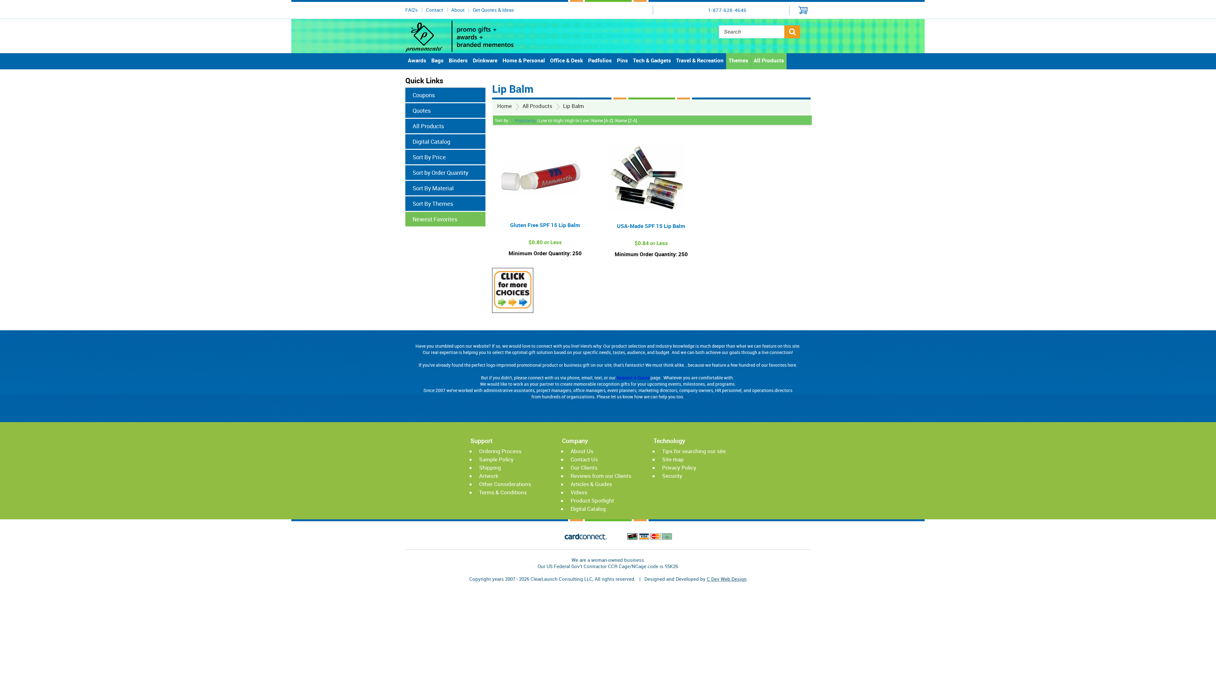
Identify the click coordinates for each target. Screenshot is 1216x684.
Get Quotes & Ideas (493, 10)
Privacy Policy (679, 467)
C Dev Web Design (727, 579)
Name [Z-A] (626, 120)
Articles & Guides (591, 484)
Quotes (422, 110)
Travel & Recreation (700, 60)
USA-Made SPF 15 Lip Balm (651, 226)
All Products (769, 60)
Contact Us (584, 459)
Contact (434, 10)
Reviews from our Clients (601, 475)
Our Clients (584, 467)
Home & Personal (524, 60)
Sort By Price (429, 157)
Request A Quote (633, 378)
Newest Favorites (435, 219)
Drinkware (485, 60)
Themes (738, 60)
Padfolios (600, 60)
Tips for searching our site (694, 451)
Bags (437, 60)
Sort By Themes (433, 203)
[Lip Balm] (512, 306)
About (458, 10)
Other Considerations (505, 484)
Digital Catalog (431, 141)
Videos (579, 492)
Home (504, 106)
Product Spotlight (592, 500)
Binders (458, 60)
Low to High (551, 120)
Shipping (490, 467)
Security (672, 475)
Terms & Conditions (503, 492)
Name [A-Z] (602, 120)
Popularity (525, 120)
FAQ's (411, 10)
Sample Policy (496, 459)
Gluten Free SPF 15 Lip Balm (545, 225)
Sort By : (502, 120)
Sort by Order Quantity (440, 172)
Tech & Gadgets (652, 60)
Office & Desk (566, 60)
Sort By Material (433, 188)
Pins (622, 60)
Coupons (424, 95)
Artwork (488, 475)
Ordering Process (500, 451)
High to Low (577, 120)
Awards (417, 60)
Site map (673, 459)
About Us (582, 451)
